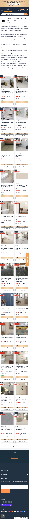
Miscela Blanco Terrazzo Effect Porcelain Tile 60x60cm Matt (21, 124)
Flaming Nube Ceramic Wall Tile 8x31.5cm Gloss (7, 338)
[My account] (23, 10)
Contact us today (14, 458)
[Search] (26, 14)
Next (25, 446)
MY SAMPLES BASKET (21, 518)
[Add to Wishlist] (11, 77)
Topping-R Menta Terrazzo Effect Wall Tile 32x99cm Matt (21, 218)
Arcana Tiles (3, 89)
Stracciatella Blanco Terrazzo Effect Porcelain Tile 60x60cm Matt (7, 124)
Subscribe (5, 491)
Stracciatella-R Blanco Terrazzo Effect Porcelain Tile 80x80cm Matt (7, 93)
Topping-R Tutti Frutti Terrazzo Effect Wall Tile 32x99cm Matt (6, 399)
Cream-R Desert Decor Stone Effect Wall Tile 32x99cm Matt (7, 368)
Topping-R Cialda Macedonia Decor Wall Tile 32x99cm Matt (22, 368)
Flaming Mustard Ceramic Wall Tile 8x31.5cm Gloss (21, 338)
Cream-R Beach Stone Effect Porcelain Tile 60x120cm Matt (7, 187)
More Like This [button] (7, 104)
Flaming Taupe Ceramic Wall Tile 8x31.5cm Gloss (22, 309)
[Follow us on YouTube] (11, 502)
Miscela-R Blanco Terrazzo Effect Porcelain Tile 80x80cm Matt (21, 93)
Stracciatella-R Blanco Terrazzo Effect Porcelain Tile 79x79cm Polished (22, 248)
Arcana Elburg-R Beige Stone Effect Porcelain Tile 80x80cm (22, 429)
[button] (27, 259)
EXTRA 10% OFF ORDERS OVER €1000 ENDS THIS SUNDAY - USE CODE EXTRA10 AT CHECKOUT (14, 2)
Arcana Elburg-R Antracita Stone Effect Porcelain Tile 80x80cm (6, 429)
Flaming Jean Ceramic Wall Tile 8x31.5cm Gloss (6, 309)
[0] (21, 10)
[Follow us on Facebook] (4, 502)
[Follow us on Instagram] (6, 502)
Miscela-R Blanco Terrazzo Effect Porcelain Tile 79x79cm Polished (21, 155)
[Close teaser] (25, 266)
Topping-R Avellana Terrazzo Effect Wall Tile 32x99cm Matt (21, 399)
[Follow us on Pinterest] (9, 502)
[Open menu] (2, 10)
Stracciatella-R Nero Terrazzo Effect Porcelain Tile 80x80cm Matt (22, 280)
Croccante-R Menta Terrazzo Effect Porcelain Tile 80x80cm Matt (7, 155)
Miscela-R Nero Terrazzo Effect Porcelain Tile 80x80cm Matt (6, 280)
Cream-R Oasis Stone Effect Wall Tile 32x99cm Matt (7, 217)
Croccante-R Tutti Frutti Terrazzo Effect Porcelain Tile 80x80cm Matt (7, 248)
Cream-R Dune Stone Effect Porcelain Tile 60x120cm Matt (21, 187)
